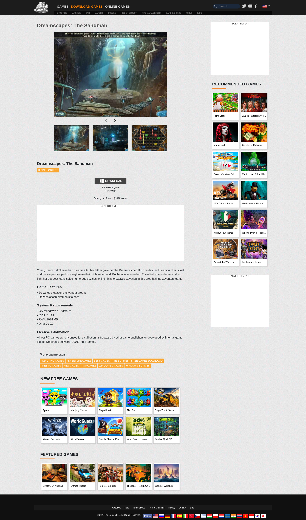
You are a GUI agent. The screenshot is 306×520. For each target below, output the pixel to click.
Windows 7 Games (111, 365)
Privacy (171, 508)
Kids (199, 13)
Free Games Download (147, 360)
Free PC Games (51, 365)
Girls (189, 13)
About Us (116, 508)
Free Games (120, 360)
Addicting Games (52, 360)
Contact (182, 508)
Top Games (88, 365)
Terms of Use (139, 508)
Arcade (76, 13)
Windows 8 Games (138, 365)
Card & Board (173, 13)
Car (88, 13)
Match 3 (99, 13)
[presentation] (106, 120)
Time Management (151, 13)
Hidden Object (129, 13)
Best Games (102, 360)
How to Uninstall (157, 508)
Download (113, 181)
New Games (71, 365)
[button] (71, 141)
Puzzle (112, 13)
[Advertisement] (110, 233)
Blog (192, 508)
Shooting (62, 13)
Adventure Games (79, 360)
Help (126, 508)
